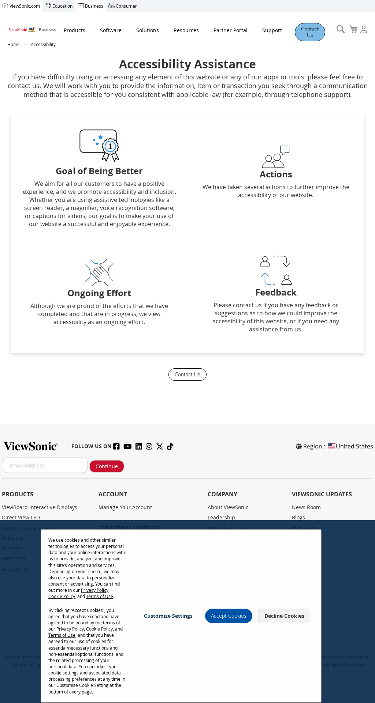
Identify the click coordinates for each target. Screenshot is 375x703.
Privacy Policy (94, 590)
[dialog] (187, 611)
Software (111, 30)
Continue (107, 466)
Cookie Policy (61, 596)
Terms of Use (99, 596)
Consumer (126, 6)
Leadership (221, 517)
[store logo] (31, 27)
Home (14, 44)
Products (74, 30)
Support (272, 30)
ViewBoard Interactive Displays (39, 507)
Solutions (147, 30)
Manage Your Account (125, 507)
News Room (306, 507)
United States (354, 446)
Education (62, 6)
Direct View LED (21, 517)
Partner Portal (231, 30)
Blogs (298, 517)
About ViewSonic (228, 507)
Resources (186, 30)
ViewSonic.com (25, 6)
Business (94, 6)
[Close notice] (312, 615)
